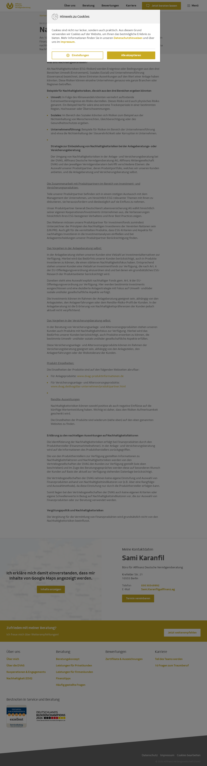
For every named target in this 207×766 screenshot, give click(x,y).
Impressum (68, 42)
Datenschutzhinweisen (128, 38)
